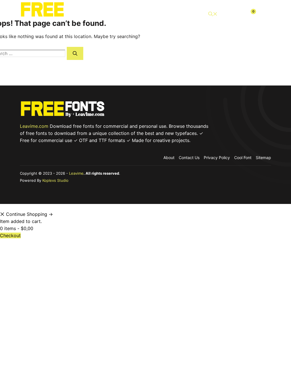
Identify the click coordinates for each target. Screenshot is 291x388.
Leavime (76, 173)
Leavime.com (34, 126)
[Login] (237, 14)
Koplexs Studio (55, 180)
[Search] (75, 53)
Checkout (10, 235)
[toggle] (264, 14)
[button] (212, 14)
